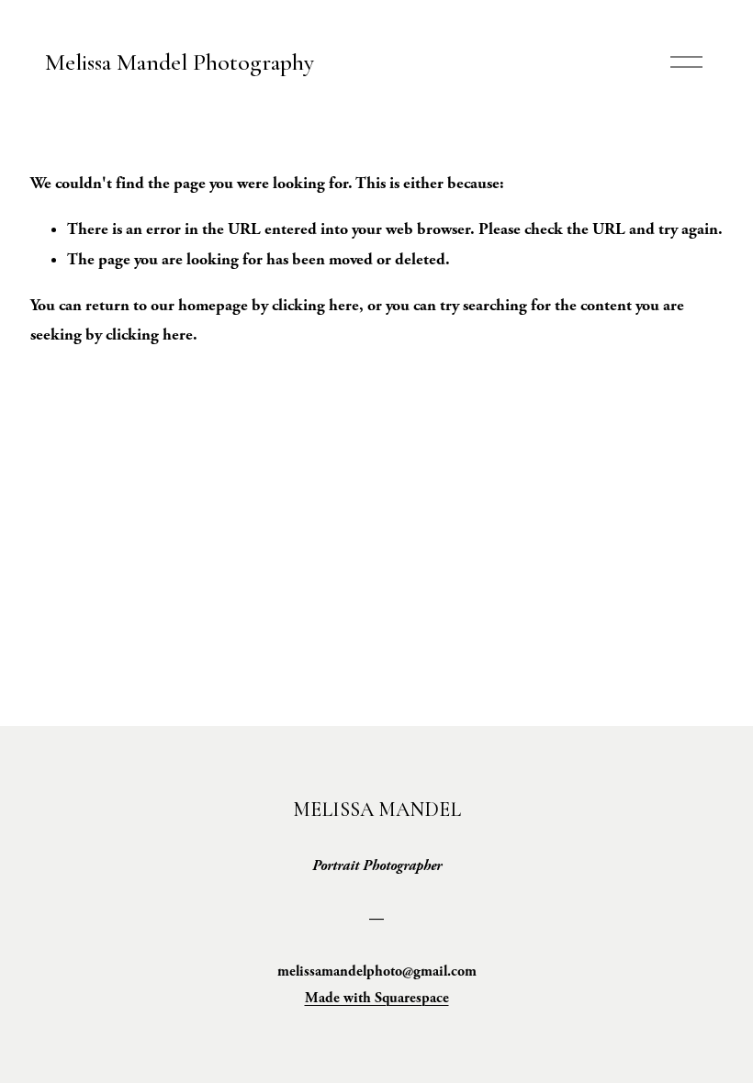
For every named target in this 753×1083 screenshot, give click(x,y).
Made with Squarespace (377, 998)
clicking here (315, 305)
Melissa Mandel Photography (179, 62)
